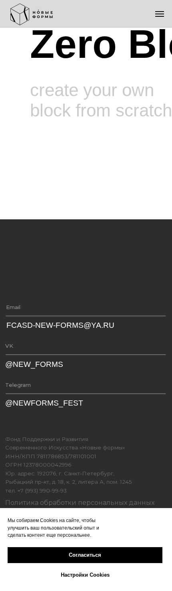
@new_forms (34, 364)
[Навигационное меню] (159, 14)
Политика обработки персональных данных (79, 502)
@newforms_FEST (44, 403)
